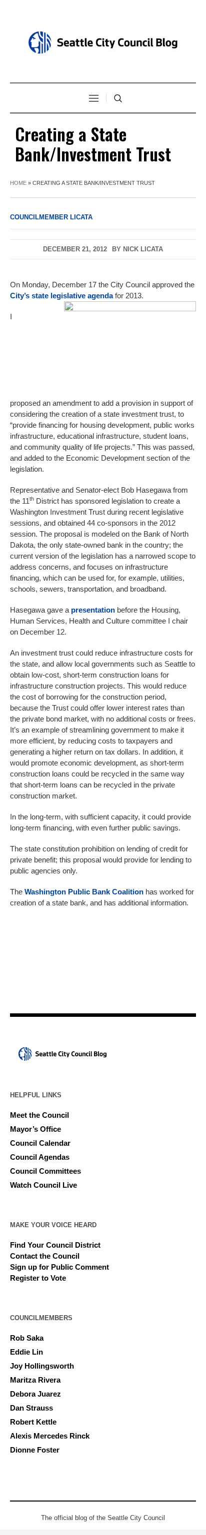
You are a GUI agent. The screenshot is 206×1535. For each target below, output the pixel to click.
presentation (93, 610)
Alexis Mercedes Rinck (50, 1436)
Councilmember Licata (51, 217)
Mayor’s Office (35, 1129)
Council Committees (45, 1171)
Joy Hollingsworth (42, 1366)
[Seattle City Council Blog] (103, 42)
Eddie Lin (26, 1352)
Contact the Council (45, 1256)
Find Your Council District (55, 1245)
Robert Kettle (33, 1422)
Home (18, 183)
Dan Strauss (31, 1408)
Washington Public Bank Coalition (84, 891)
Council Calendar (40, 1143)
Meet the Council (39, 1115)
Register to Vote (38, 1278)
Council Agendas (40, 1157)
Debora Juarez (35, 1394)
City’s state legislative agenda (61, 295)
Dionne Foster (35, 1450)
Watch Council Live (43, 1185)
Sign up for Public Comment (59, 1267)
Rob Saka (27, 1338)
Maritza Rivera (35, 1380)
